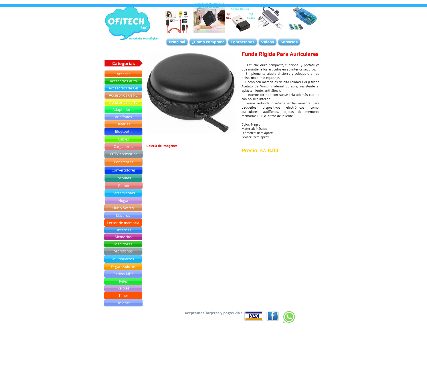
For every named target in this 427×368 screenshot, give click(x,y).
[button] (191, 92)
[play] (226, 129)
